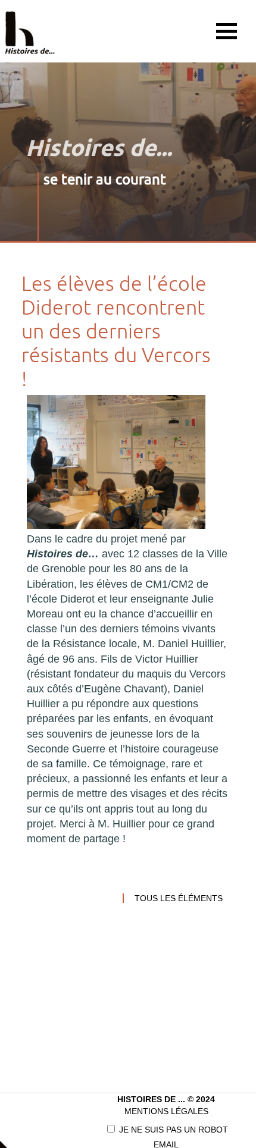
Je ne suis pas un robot (172, 1129)
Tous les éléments (179, 898)
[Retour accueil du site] (30, 31)
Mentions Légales (166, 1111)
